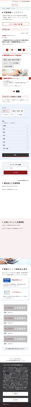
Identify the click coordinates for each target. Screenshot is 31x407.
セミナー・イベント (9, 114)
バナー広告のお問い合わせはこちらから (14, 348)
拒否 (15, 393)
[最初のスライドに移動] (30, 78)
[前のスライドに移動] (7, 50)
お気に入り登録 (25, 33)
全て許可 (15, 400)
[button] (15, 125)
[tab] (10, 49)
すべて (6, 111)
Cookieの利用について (23, 180)
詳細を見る (6, 404)
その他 (20, 114)
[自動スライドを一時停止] (19, 50)
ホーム (3, 8)
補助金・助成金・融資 (18, 111)
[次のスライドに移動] (24, 50)
